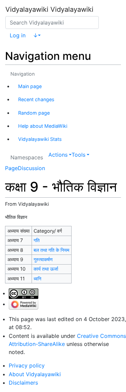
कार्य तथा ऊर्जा (46, 269)
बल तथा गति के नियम (51, 250)
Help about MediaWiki (42, 126)
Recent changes (36, 99)
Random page (34, 113)
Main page (30, 86)
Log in (18, 35)
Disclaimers (23, 382)
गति (37, 240)
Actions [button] (58, 154)
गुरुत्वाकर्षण (43, 259)
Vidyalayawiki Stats (40, 139)
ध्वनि (37, 278)
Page (11, 168)
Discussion (31, 168)
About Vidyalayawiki (35, 374)
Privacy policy (27, 365)
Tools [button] (78, 154)
